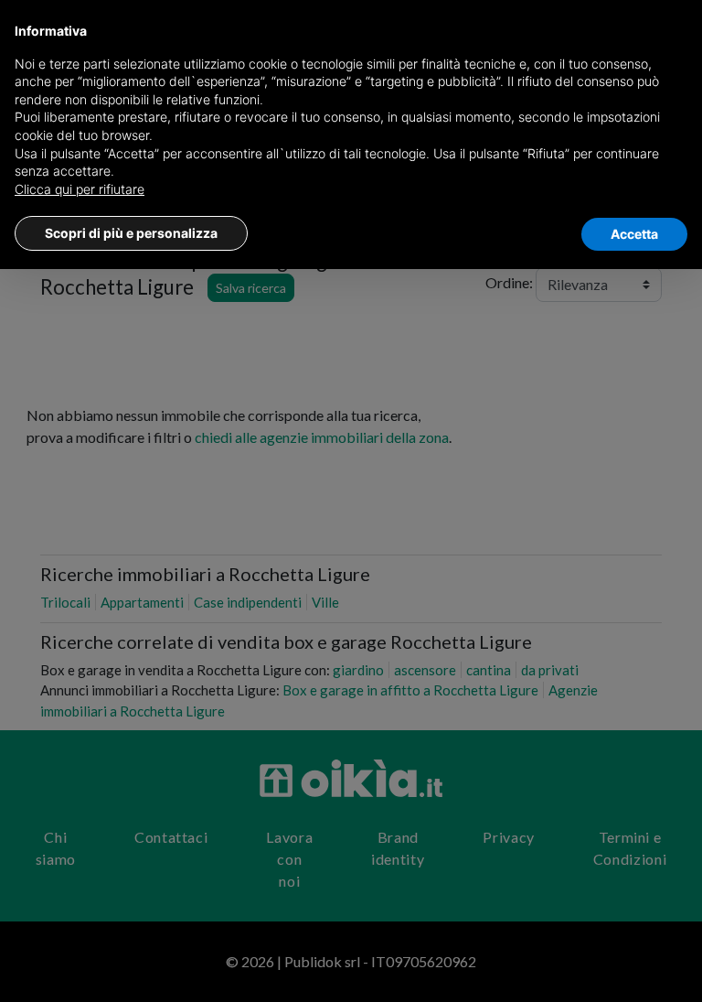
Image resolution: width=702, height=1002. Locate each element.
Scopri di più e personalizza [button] (131, 233)
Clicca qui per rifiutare (79, 189)
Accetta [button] (634, 234)
